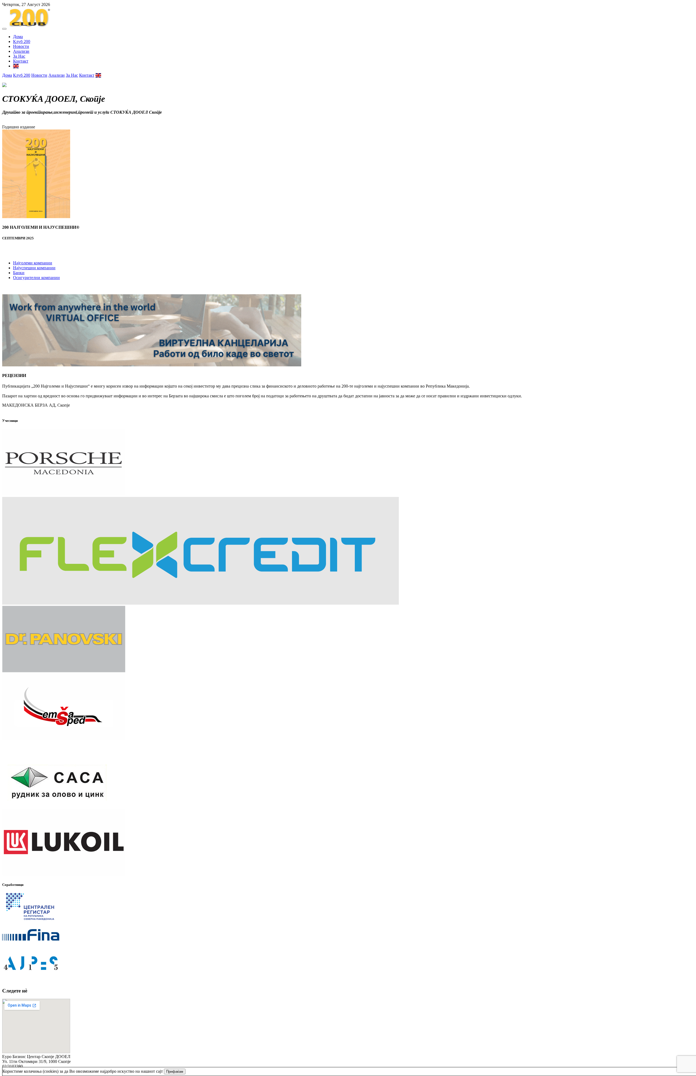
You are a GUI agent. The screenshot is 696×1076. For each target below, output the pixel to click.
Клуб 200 (21, 41)
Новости (21, 46)
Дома (18, 36)
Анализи (21, 51)
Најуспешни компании (34, 267)
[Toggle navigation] (4, 29)
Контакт (20, 61)
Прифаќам (174, 1071)
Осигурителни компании (36, 277)
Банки (18, 272)
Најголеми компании (32, 263)
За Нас (19, 56)
